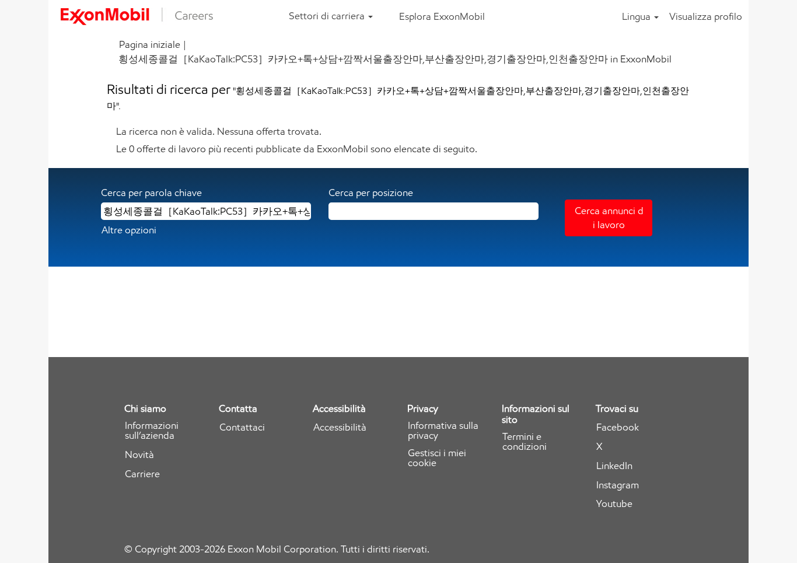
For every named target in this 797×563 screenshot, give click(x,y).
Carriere (142, 474)
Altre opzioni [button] (129, 230)
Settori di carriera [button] (328, 16)
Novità (139, 454)
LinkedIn (614, 465)
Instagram (617, 485)
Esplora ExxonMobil (442, 16)
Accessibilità (339, 427)
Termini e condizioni (524, 441)
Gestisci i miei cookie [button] (437, 457)
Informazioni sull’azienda (152, 430)
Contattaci (242, 427)
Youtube (614, 503)
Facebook (617, 427)
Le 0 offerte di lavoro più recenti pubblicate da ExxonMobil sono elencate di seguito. (296, 149)
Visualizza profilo (705, 16)
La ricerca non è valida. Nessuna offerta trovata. (218, 131)
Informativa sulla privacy (443, 430)
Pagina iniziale (149, 44)
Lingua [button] (637, 16)
